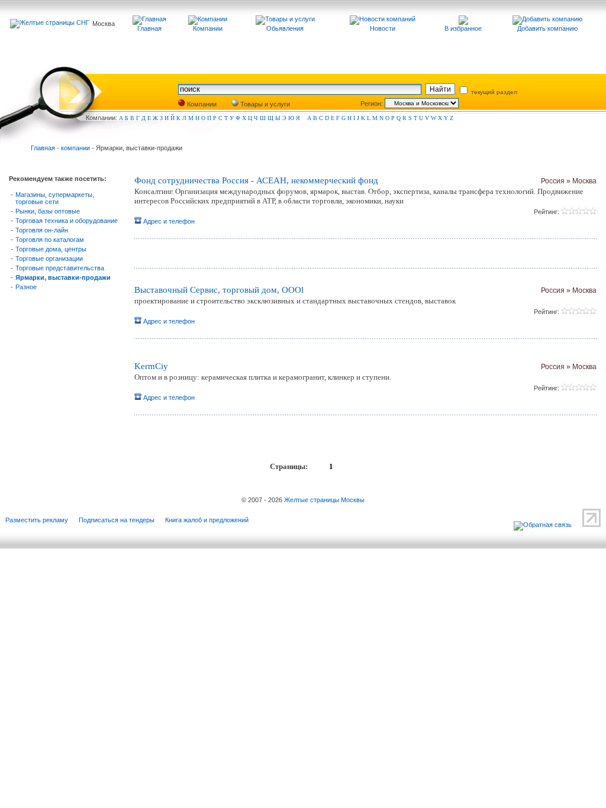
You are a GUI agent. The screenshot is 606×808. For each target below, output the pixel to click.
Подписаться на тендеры (116, 519)
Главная (43, 147)
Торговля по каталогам (49, 239)
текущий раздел (493, 92)
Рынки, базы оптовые (47, 211)
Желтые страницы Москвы (324, 499)
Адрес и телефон (168, 221)
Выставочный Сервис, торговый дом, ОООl (219, 290)
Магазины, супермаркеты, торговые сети (54, 198)
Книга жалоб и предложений (207, 519)
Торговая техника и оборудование (66, 220)
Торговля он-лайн (41, 230)
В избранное (463, 28)
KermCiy (151, 366)
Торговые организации (49, 258)
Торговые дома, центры (50, 249)
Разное (26, 286)
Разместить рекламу (36, 519)
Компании (201, 104)
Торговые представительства (59, 268)
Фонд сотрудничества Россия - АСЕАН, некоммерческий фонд (256, 180)
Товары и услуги (264, 104)
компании (75, 147)
